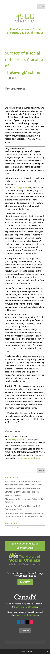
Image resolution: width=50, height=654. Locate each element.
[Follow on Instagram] (31, 622)
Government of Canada (26, 607)
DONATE (25, 582)
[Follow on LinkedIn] (18, 622)
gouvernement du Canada (26, 615)
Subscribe (25, 630)
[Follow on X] (27, 622)
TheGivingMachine (20, 187)
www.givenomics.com (31, 458)
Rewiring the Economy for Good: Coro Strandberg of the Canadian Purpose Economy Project (22, 491)
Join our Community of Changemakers (25, 545)
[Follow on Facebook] (23, 622)
